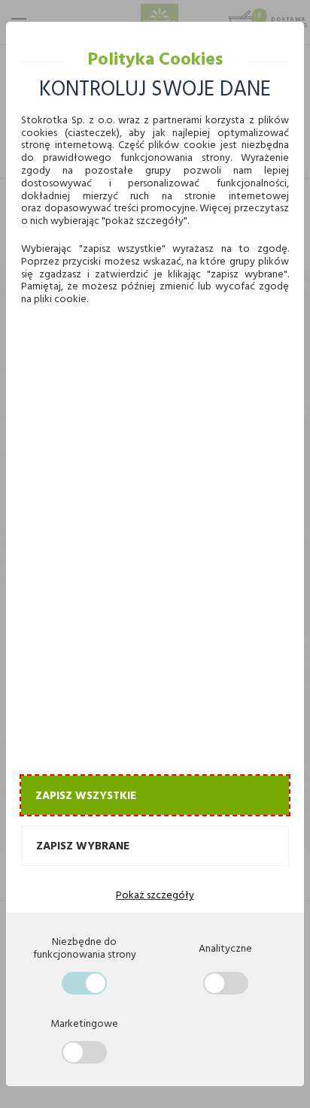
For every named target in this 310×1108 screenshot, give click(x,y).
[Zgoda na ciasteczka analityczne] (225, 983)
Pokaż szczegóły (155, 894)
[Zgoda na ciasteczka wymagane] (84, 983)
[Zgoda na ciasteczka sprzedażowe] (84, 1052)
